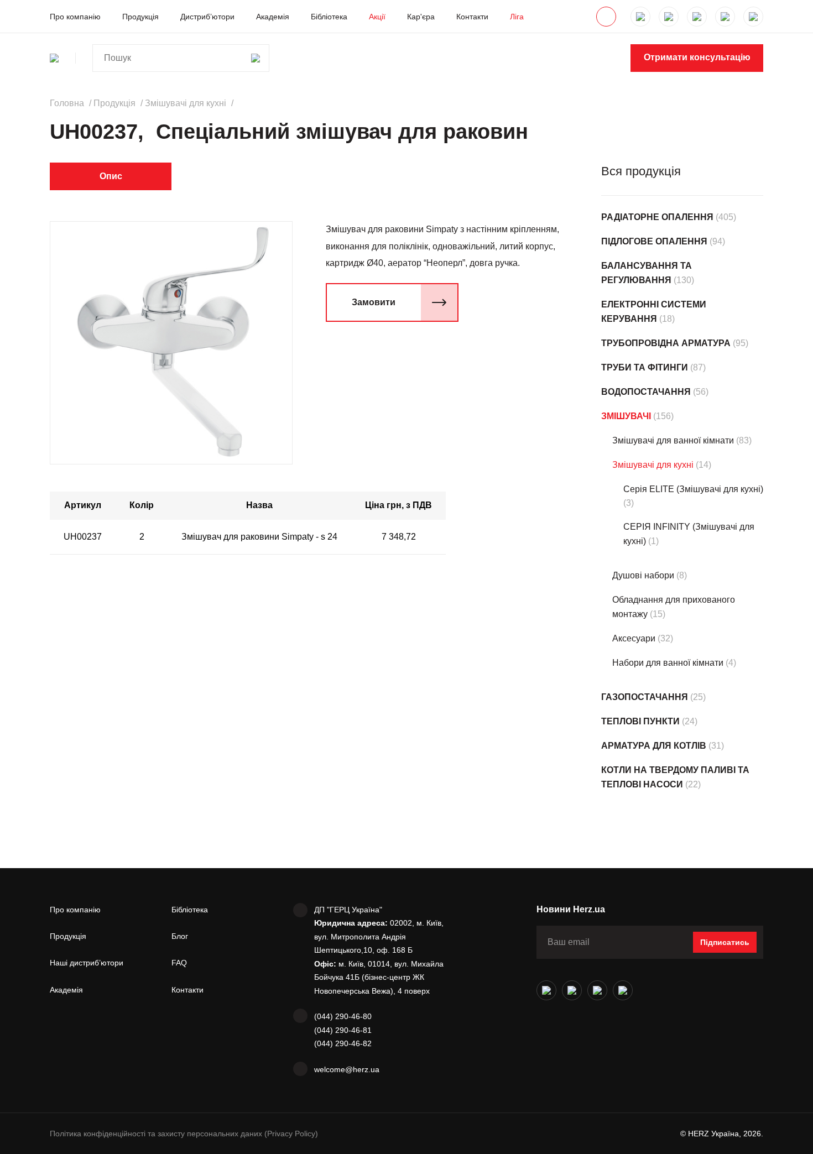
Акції (377, 16)
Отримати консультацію (697, 57)
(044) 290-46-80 (343, 1016)
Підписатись (724, 942)
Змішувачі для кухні (653, 464)
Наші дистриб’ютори (86, 962)
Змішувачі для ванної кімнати (673, 440)
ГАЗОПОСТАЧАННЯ (644, 697)
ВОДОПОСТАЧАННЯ (646, 391)
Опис (111, 176)
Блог (179, 936)
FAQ (179, 962)
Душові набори (643, 575)
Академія (272, 16)
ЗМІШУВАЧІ (626, 416)
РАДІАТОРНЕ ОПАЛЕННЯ (657, 217)
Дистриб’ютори (207, 16)
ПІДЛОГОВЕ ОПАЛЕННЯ (654, 241)
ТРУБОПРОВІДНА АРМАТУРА (666, 343)
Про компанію (75, 16)
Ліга (517, 16)
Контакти (472, 16)
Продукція (140, 16)
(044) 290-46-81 (343, 1030)
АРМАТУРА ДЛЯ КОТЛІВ (653, 745)
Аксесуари (633, 638)
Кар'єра (421, 16)
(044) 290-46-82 (343, 1043)
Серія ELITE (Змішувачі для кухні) (693, 489)
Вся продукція (641, 171)
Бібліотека (329, 16)
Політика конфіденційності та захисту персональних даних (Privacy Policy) (184, 1133)
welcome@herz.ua (346, 1069)
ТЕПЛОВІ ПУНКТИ (640, 721)
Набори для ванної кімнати (667, 662)
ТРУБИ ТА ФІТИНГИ (644, 367)
